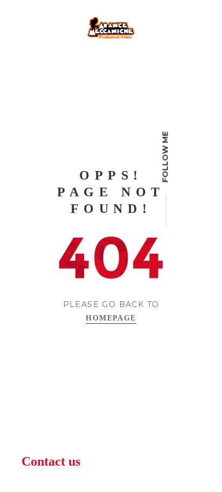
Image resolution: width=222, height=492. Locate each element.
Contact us (51, 461)
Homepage (111, 318)
